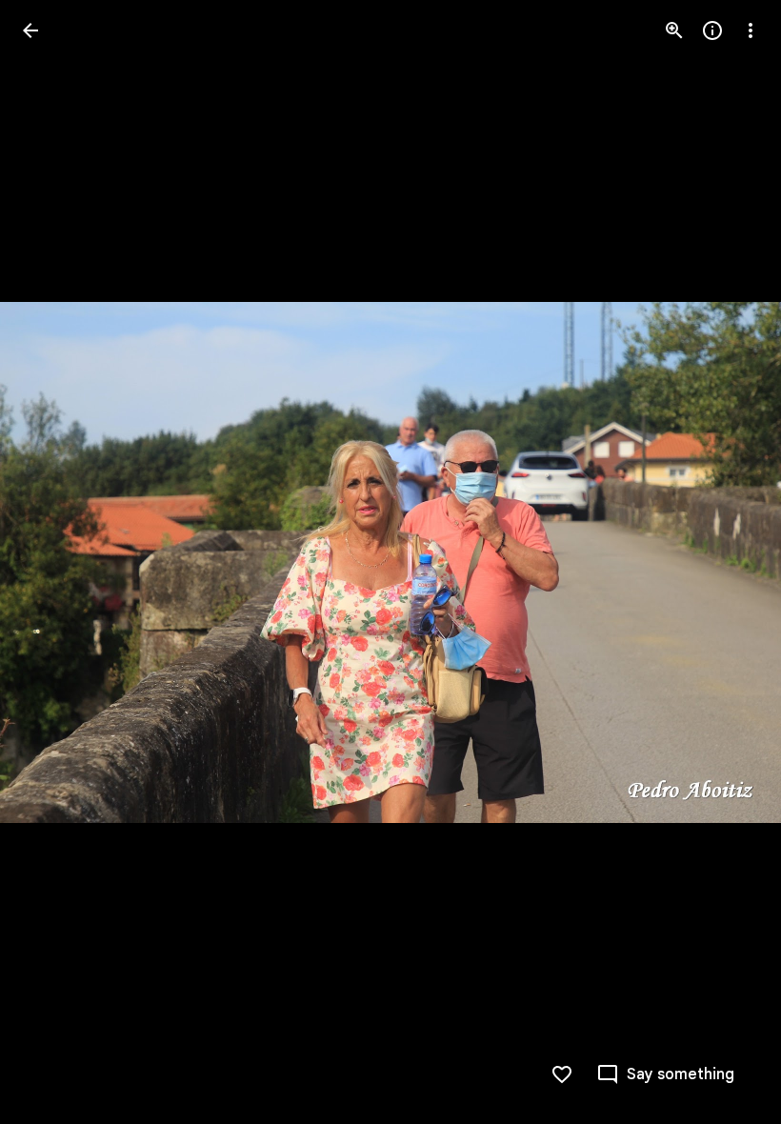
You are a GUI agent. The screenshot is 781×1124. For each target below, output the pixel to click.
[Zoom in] (674, 30)
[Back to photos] (30, 30)
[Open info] (712, 30)
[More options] (750, 30)
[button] (53, 562)
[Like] (562, 1074)
